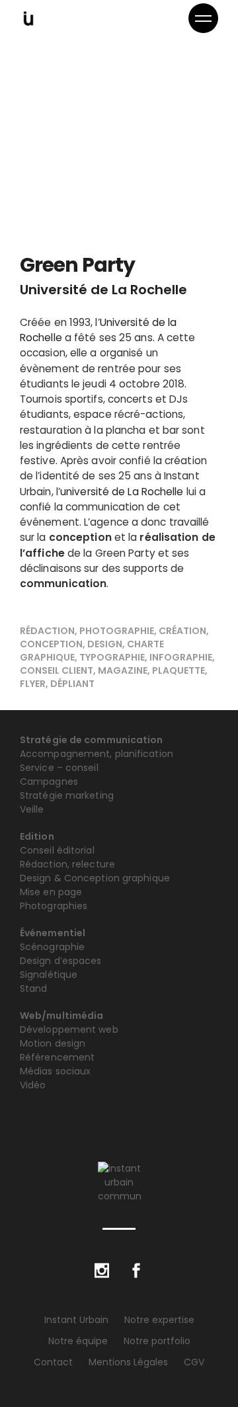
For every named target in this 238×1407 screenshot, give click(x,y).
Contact (53, 1362)
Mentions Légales (128, 1362)
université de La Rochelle (122, 492)
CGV (194, 1362)
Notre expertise (159, 1319)
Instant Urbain (76, 1319)
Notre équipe (78, 1340)
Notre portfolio (157, 1340)
